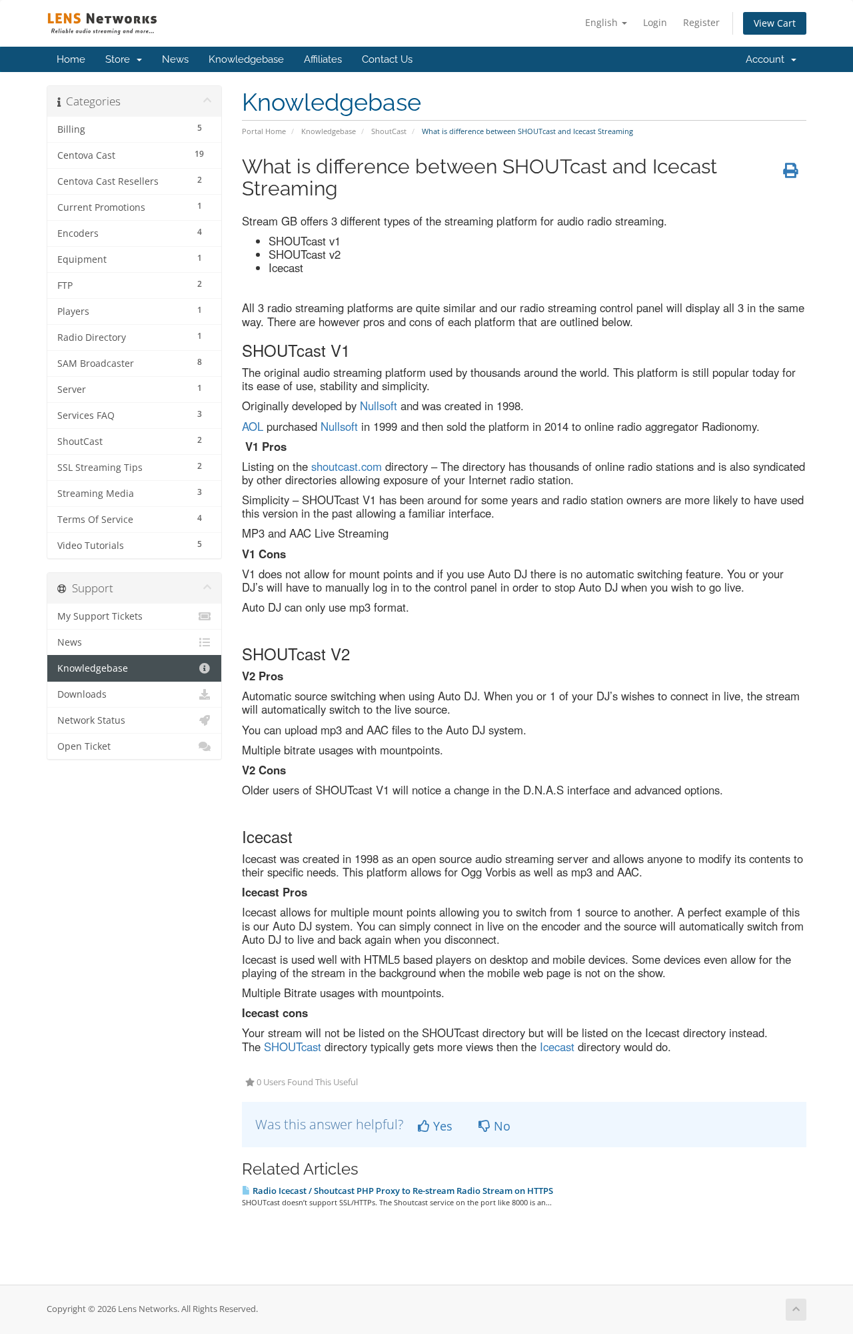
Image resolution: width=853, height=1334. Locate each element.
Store (120, 59)
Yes (441, 1126)
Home (71, 59)
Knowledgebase (246, 59)
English (602, 22)
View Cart (775, 23)
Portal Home (264, 131)
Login (655, 22)
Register (701, 22)
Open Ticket (84, 746)
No (500, 1126)
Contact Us (387, 59)
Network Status (91, 720)
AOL (252, 426)
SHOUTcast (292, 1047)
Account (768, 59)
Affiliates (323, 59)
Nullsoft (380, 406)
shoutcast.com (346, 466)
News (175, 59)
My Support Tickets (100, 616)
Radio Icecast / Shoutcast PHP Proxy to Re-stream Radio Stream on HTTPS (402, 1191)
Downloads (82, 694)
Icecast (557, 1047)
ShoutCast (389, 131)
